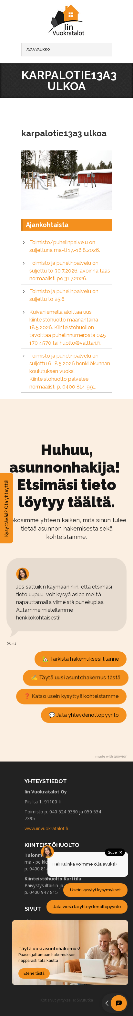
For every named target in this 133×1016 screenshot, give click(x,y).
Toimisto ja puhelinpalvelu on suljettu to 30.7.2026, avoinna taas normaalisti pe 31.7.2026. (69, 271)
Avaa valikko (38, 49)
